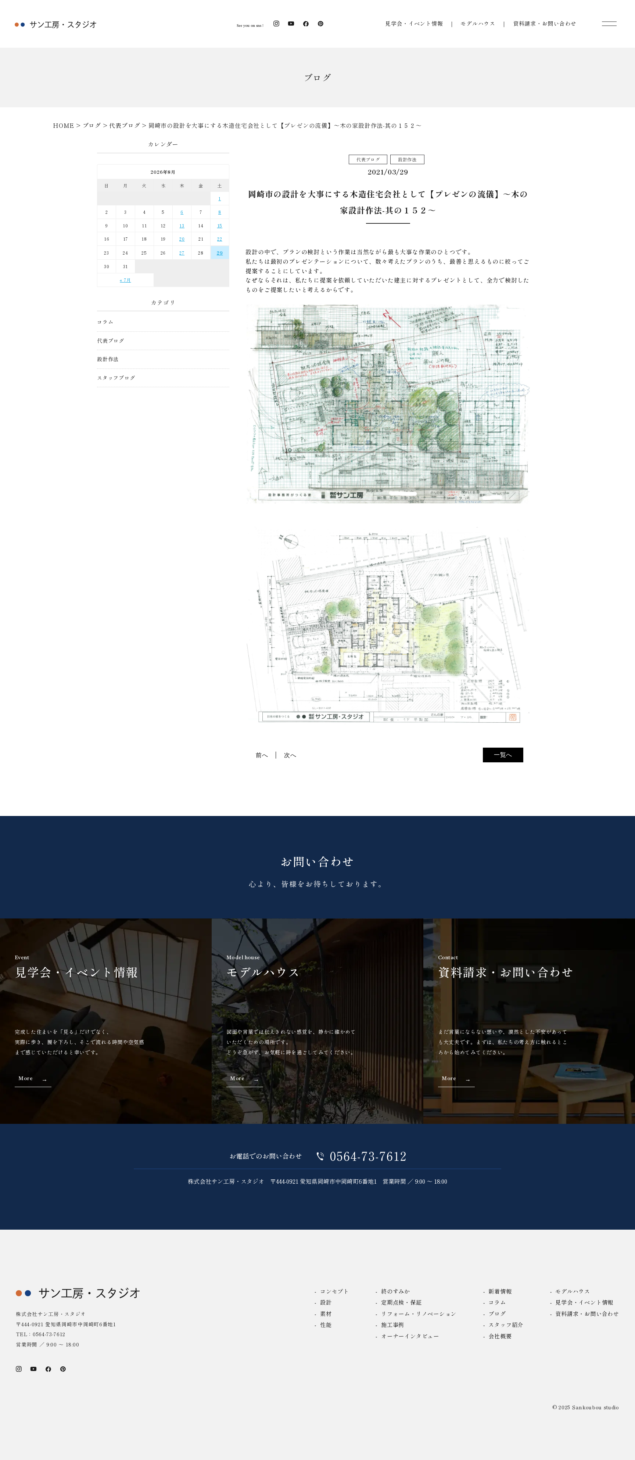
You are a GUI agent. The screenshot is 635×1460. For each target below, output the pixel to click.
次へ (290, 755)
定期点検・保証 (401, 1302)
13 (181, 225)
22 (219, 238)
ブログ (497, 1313)
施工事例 (392, 1324)
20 (182, 238)
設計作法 (108, 359)
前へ (262, 755)
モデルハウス (477, 23)
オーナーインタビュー (410, 1336)
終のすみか (395, 1291)
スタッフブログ (116, 377)
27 (181, 252)
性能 (326, 1324)
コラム (105, 322)
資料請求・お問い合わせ (545, 23)
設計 (326, 1302)
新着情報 (500, 1291)
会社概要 (500, 1336)
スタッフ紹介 (505, 1324)
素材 (326, 1313)
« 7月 (125, 280)
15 (220, 225)
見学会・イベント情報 (414, 23)
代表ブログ (110, 340)
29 (220, 252)
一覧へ (503, 754)
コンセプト (334, 1291)
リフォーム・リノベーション (418, 1313)
